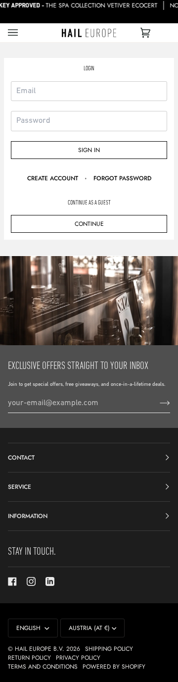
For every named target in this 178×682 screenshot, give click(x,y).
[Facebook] (12, 581)
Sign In (89, 150)
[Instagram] (31, 581)
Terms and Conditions (43, 666)
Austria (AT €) (89, 628)
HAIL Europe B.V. (39, 648)
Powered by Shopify (114, 666)
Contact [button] (21, 457)
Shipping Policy (109, 648)
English (29, 628)
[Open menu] (23, 32)
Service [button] (19, 486)
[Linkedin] (49, 581)
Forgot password (122, 178)
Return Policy (29, 657)
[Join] (157, 403)
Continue (89, 223)
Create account (52, 178)
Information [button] (27, 516)
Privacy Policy (78, 657)
